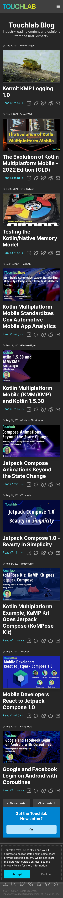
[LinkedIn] (14, 884)
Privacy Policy (12, 865)
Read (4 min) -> (13, 178)
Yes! (31, 829)
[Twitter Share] (36, 103)
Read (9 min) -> (13, 790)
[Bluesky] (31, 884)
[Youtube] (5, 884)
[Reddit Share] (50, 103)
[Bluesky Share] (43, 103)
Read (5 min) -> (13, 409)
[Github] (47, 884)
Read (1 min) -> (13, 334)
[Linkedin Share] (29, 103)
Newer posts (17, 803)
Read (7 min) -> (13, 484)
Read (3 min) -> (13, 103)
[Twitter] (22, 884)
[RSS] (56, 884)
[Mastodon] (39, 884)
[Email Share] (57, 103)
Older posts (45, 803)
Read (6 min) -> (13, 640)
